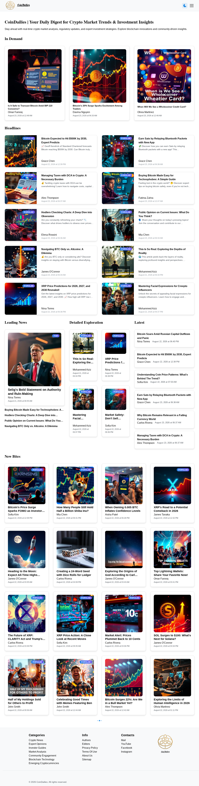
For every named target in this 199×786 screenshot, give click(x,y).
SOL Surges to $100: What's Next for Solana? (172, 637)
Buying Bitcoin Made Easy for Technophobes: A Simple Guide (33, 410)
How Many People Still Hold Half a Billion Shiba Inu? (75, 509)
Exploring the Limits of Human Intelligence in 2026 (172, 701)
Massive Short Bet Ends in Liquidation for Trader (122, 765)
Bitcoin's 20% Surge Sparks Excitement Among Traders (97, 107)
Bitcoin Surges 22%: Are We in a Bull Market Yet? (123, 701)
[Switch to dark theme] (184, 5)
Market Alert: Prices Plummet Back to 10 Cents (122, 637)
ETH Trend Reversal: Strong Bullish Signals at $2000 (26, 765)
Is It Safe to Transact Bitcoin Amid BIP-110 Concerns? (30, 107)
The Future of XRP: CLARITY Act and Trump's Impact (25, 637)
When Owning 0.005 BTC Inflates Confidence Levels (122, 509)
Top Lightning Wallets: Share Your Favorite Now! (171, 573)
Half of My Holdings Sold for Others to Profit (24, 701)
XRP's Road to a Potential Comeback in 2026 (171, 509)
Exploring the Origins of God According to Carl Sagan (121, 573)
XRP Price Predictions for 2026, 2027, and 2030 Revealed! (115, 360)
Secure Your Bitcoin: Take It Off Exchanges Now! (172, 765)
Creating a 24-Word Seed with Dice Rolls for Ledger (74, 573)
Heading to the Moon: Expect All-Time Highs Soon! (22, 573)
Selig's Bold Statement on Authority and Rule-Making (34, 391)
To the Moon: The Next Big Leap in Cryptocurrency (74, 765)
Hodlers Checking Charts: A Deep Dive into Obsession (30, 415)
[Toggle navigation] (191, 5)
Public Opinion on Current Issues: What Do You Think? (33, 421)
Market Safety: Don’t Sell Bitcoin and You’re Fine (114, 416)
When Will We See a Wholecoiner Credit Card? (161, 107)
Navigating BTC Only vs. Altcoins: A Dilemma (31, 426)
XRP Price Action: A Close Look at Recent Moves (74, 637)
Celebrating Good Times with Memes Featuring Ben (74, 701)
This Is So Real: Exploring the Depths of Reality (83, 360)
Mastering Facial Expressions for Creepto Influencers (81, 416)
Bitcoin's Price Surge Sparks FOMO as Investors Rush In (26, 509)
